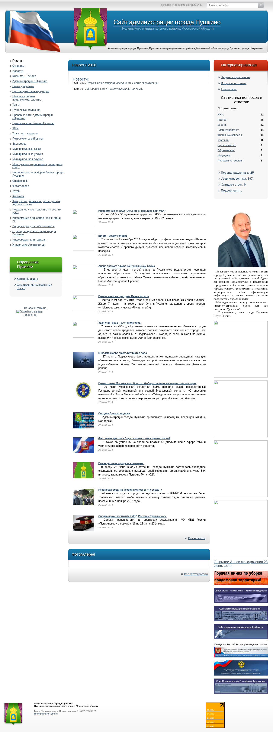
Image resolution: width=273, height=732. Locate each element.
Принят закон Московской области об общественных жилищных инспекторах (147, 383)
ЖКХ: (221, 114)
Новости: (81, 79)
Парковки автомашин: (231, 160)
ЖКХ (15, 128)
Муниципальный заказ (26, 148)
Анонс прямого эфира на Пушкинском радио (126, 266)
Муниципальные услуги (27, 154)
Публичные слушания (26, 109)
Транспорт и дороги (25, 133)
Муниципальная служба (27, 159)
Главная (17, 60)
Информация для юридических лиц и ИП (36, 219)
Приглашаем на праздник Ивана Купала (123, 296)
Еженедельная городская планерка (121, 463)
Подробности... (231, 190)
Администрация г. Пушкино (29, 81)
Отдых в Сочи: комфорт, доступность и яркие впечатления (122, 83)
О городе (18, 65)
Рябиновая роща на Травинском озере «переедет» (130, 489)
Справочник (20, 180)
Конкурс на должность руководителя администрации (36, 203)
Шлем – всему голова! (112, 235)
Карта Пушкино (27, 278)
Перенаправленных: (237, 172)
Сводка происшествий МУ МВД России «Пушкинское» (132, 516)
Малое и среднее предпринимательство (26, 98)
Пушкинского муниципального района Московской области (167, 24)
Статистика (229, 89)
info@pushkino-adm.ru (46, 713)
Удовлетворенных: (237, 178)
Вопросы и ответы (233, 83)
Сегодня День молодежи (114, 413)
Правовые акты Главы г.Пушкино (33, 123)
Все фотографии (196, 574)
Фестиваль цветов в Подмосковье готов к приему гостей (134, 438)
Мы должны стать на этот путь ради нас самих (115, 89)
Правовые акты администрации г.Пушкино (32, 116)
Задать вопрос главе (235, 77)
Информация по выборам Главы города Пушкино (37, 174)
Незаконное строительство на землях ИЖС (36, 211)
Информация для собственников (33, 226)
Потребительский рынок (27, 138)
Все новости (196, 538)
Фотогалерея (20, 185)
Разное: (222, 119)
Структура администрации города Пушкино (34, 233)
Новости (17, 70)
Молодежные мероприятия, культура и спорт (37, 166)
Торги (15, 104)
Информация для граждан (29, 239)
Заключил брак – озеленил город (119, 322)
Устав (16, 191)
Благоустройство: (228, 129)
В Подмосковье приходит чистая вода (122, 353)
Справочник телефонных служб (34, 286)
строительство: (227, 145)
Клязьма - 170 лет (24, 76)
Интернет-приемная (239, 65)
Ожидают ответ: (233, 184)
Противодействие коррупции (30, 91)
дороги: (222, 124)
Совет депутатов (23, 86)
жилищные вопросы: (230, 135)
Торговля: (223, 140)
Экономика (19, 143)
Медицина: (224, 155)
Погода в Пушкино (35, 308)
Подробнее (29, 314)
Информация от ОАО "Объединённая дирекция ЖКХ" (132, 210)
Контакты (18, 196)
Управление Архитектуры (28, 244)
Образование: (226, 150)
